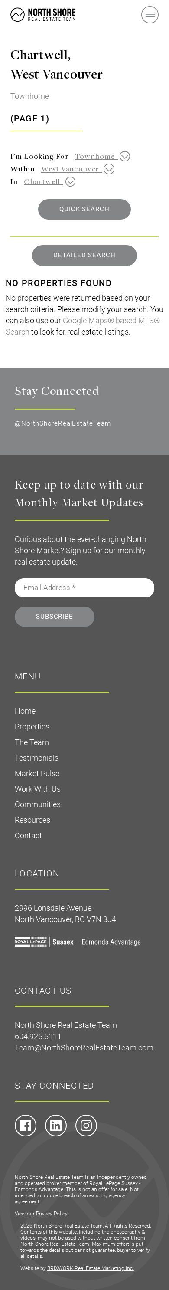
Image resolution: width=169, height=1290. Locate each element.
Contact (28, 835)
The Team (32, 742)
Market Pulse (37, 773)
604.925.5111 (38, 1036)
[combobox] (99, 156)
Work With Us (38, 789)
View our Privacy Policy (41, 1214)
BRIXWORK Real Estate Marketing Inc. (90, 1268)
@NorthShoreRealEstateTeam (63, 423)
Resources (32, 819)
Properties (32, 726)
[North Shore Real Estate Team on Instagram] (86, 1134)
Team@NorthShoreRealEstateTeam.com (84, 1047)
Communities (38, 804)
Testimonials (36, 757)
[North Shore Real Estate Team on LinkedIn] (56, 1134)
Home (25, 711)
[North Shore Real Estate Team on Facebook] (25, 1134)
